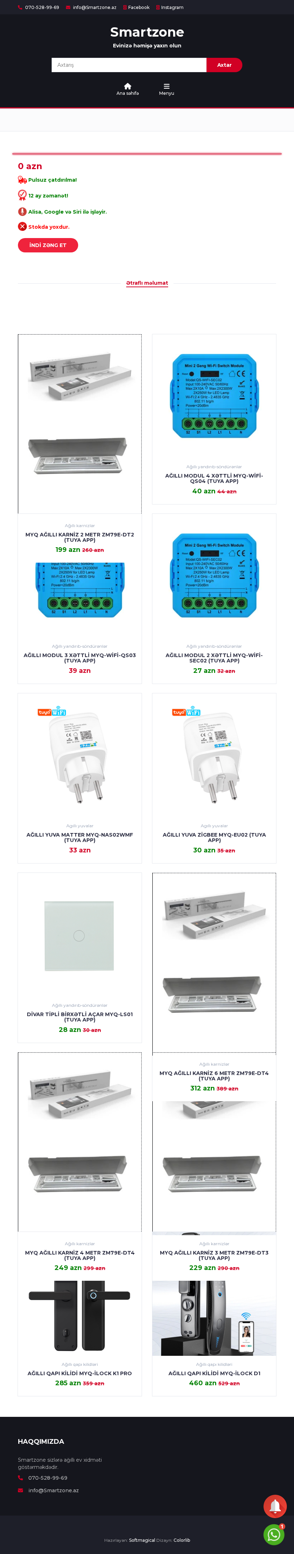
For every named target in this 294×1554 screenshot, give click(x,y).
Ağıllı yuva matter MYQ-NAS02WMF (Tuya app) (80, 837)
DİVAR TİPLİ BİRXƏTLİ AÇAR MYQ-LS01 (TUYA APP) (80, 1017)
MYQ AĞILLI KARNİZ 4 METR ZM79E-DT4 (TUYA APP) (80, 1255)
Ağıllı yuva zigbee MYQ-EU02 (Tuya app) (214, 837)
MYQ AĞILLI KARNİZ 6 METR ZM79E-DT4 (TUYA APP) (214, 1076)
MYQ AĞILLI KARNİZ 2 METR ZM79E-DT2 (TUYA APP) (79, 537)
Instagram (172, 7)
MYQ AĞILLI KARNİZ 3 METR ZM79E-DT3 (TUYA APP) (214, 1255)
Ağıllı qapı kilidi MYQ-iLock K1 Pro (80, 1373)
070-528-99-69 (41, 7)
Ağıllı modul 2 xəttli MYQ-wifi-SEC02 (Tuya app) (214, 658)
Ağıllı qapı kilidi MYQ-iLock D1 (214, 1373)
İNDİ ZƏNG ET (48, 245)
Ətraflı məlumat (147, 283)
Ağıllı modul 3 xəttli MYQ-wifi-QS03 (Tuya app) (80, 658)
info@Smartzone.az (94, 7)
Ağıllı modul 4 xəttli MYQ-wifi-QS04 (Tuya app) (214, 478)
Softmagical (142, 1540)
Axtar (224, 65)
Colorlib (182, 1540)
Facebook (139, 7)
